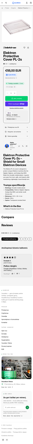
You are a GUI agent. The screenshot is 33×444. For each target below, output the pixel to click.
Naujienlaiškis (5, 340)
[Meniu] (2, 3)
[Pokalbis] (19, 146)
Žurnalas (4, 334)
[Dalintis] (28, 47)
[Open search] (21, 239)
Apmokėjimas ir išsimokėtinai (10, 319)
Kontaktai (4, 322)
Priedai (7, 8)
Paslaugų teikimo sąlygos (20, 432)
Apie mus (4, 330)
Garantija (4, 316)
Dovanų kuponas (6, 346)
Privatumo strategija (6, 428)
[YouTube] (6, 439)
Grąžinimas (4, 313)
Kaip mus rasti (6, 387)
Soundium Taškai (6, 343)
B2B (2, 349)
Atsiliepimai (4, 337)
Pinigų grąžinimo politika (20, 428)
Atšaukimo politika (6, 432)
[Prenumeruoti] (27, 407)
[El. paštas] (26, 146)
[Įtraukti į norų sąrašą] (24, 47)
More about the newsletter (12, 416)
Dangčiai (13, 8)
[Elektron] (9, 47)
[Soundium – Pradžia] (2, 8)
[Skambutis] (22, 146)
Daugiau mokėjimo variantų (16, 108)
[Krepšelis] (31, 3)
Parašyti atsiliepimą (9, 239)
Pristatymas (5, 310)
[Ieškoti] (6, 3)
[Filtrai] (25, 239)
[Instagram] (3, 439)
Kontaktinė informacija (7, 435)
